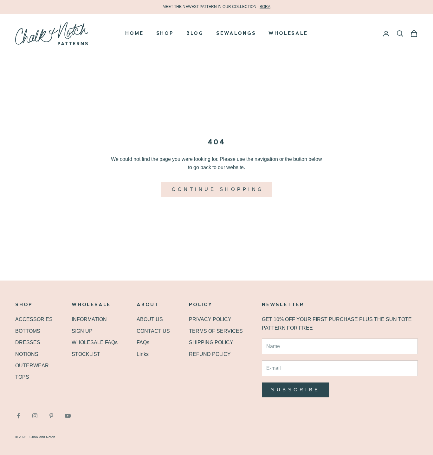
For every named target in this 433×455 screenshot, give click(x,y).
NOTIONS (26, 354)
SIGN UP (82, 331)
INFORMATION (89, 319)
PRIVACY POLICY (210, 319)
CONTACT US (153, 331)
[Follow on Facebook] (18, 416)
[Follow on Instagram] (35, 416)
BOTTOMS (27, 331)
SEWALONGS (236, 33)
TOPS (22, 377)
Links (143, 354)
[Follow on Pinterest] (51, 416)
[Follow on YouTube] (68, 416)
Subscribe (295, 389)
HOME (134, 33)
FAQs (143, 342)
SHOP (165, 33)
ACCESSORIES (34, 319)
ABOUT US (150, 319)
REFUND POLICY (210, 354)
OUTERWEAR (32, 365)
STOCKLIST (86, 354)
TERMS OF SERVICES (216, 331)
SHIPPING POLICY (211, 342)
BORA (265, 6)
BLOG (195, 33)
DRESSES (27, 342)
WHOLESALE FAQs (95, 342)
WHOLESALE (287, 33)
